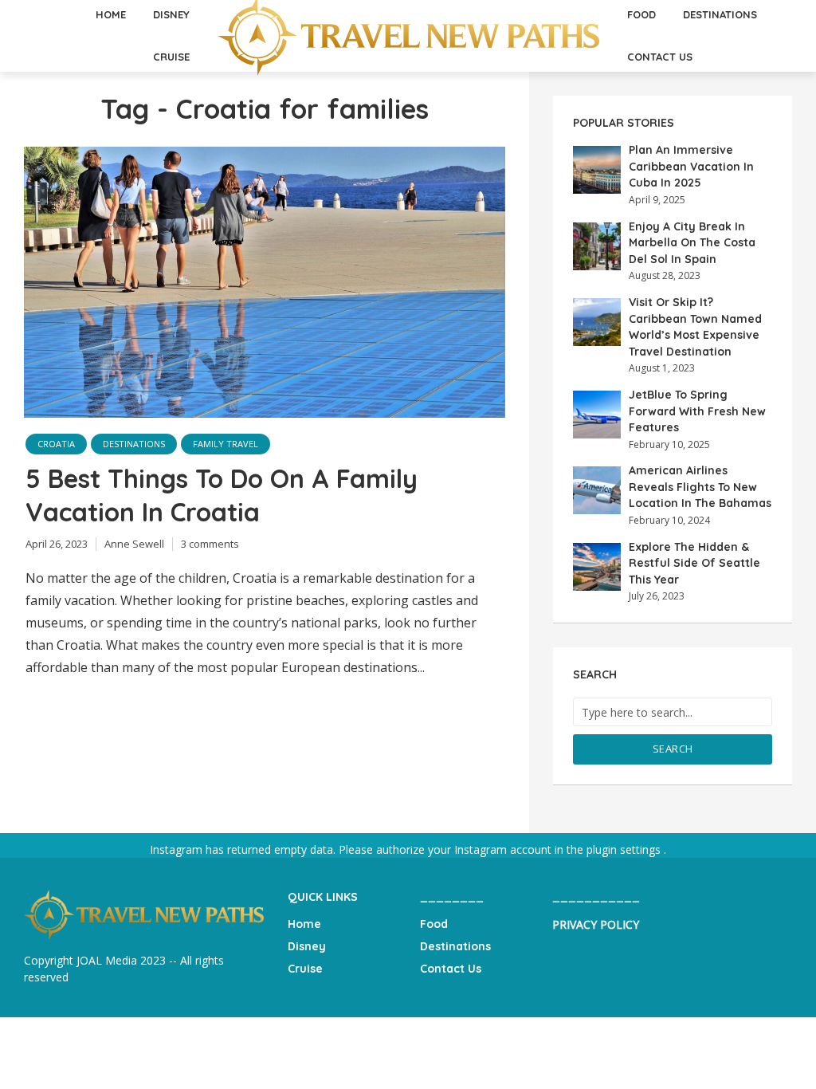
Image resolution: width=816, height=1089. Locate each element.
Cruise (171, 56)
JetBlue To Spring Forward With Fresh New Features (697, 410)
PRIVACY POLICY (595, 924)
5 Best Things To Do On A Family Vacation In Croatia (222, 495)
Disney (307, 946)
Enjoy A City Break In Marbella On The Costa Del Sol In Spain (692, 242)
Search (673, 748)
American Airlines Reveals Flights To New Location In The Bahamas (700, 486)
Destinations (134, 444)
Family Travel (225, 444)
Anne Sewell (134, 544)
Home (304, 924)
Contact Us (659, 56)
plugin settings (625, 849)
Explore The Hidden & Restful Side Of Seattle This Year (694, 563)
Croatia (56, 444)
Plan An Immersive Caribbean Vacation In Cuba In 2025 (691, 166)
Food (434, 924)
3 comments (210, 544)
